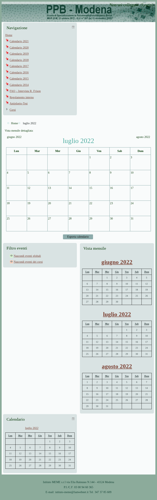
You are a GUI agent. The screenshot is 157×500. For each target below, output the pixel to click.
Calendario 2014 (19, 84)
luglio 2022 (29, 123)
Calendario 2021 (19, 41)
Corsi (13, 109)
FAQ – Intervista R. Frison (25, 91)
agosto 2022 (117, 366)
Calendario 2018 (19, 60)
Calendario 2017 (19, 66)
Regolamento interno (22, 97)
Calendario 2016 (19, 72)
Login (147, 4)
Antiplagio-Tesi (19, 103)
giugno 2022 (116, 262)
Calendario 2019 (19, 53)
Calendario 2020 (19, 47)
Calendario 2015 (19, 78)
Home (8, 35)
